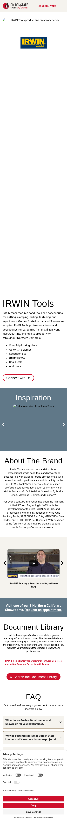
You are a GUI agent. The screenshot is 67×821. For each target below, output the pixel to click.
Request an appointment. (43, 610)
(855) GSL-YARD (47, 6)
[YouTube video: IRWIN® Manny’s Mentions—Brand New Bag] (33, 563)
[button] (3, 424)
